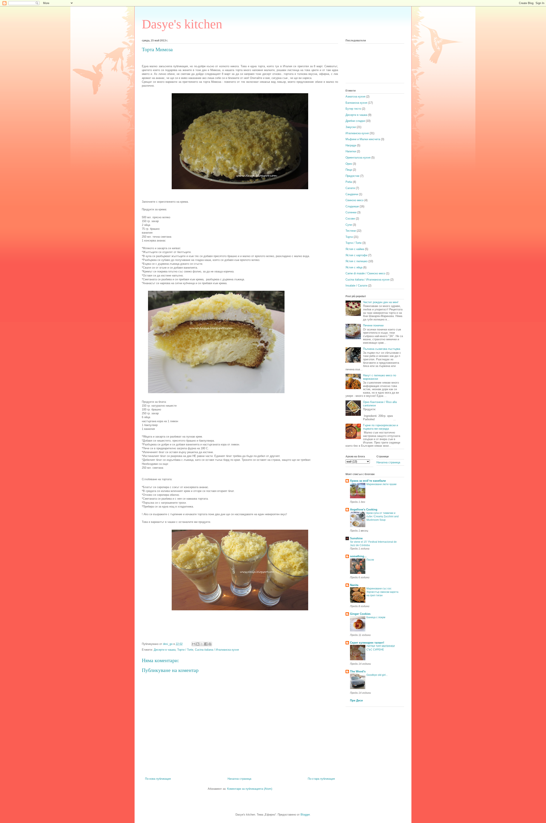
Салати (350, 188)
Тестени (351, 230)
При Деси (356, 700)
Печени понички (373, 325)
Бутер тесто (353, 108)
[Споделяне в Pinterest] (210, 644)
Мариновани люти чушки (381, 484)
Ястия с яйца (354, 267)
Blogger (305, 814)
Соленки (351, 212)
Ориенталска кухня (358, 157)
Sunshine (356, 538)
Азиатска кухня (355, 96)
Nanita (354, 585)
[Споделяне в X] (202, 644)
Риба (349, 181)
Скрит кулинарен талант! (367, 642)
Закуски (351, 127)
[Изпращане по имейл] (194, 644)
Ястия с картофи (356, 255)
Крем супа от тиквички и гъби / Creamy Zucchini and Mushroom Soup (382, 516)
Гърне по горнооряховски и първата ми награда (380, 427)
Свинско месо (354, 200)
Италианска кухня (357, 133)
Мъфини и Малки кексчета (363, 139)
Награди (351, 145)
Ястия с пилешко (356, 261)
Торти (349, 236)
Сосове (350, 218)
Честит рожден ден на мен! (380, 302)
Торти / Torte (185, 649)
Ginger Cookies (360, 613)
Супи (349, 224)
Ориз (349, 163)
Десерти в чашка (165, 649)
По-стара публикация (321, 778)
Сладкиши (352, 206)
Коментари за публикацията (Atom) (249, 788)
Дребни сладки (355, 120)
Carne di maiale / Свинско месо (365, 273)
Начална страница (239, 778)
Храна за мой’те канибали (368, 480)
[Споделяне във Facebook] (206, 644)
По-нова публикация (158, 778)
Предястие (352, 175)
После (370, 559)
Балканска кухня (356, 102)
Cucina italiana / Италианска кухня (217, 649)
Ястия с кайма (355, 249)
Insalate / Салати (356, 285)
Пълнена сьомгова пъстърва (381, 348)
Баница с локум (375, 617)
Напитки (351, 151)
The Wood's (358, 671)
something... (358, 556)
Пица (349, 169)
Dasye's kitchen (182, 24)
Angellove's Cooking (363, 509)
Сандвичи (352, 194)
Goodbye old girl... (377, 674)
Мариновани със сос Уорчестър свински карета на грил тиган (382, 592)
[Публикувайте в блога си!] (198, 644)
